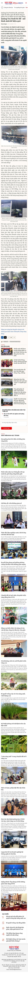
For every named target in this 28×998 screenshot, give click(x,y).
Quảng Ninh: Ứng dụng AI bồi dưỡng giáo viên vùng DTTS (13, 883)
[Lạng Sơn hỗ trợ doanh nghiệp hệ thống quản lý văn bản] (14, 869)
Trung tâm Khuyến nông (15, 341)
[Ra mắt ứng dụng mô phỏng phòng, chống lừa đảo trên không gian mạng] (14, 582)
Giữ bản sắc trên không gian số (11, 503)
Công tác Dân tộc (8, 7)
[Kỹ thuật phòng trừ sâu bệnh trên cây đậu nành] (14, 744)
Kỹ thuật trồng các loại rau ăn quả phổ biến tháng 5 (15, 940)
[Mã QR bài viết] (14, 337)
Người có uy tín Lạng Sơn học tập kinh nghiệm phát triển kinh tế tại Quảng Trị (20, 401)
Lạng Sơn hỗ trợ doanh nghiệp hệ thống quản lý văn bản (12, 853)
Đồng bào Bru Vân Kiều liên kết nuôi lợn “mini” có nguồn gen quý (20, 382)
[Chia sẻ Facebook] (2, 337)
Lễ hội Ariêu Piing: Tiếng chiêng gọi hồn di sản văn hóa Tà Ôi (20, 361)
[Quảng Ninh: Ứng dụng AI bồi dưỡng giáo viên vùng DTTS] (14, 902)
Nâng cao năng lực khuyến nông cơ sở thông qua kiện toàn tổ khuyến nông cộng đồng (13, 331)
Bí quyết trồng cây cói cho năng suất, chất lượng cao (13, 695)
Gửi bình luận (6, 428)
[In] (11, 337)
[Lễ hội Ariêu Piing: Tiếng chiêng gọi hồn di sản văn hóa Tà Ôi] (7, 363)
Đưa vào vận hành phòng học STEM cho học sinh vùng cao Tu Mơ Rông (12, 820)
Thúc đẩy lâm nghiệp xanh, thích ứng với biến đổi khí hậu (13, 533)
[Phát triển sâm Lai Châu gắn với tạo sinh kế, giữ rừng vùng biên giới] (14, 490)
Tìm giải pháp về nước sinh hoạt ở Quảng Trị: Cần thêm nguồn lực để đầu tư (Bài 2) (20, 392)
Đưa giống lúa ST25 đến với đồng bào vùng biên (13, 440)
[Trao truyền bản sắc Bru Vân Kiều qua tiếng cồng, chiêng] (7, 373)
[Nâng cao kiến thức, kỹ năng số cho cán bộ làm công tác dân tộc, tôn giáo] (14, 648)
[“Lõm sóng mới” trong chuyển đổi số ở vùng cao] (14, 775)
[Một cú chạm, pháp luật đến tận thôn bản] (14, 806)
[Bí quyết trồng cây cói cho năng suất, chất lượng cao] (14, 711)
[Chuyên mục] (2, 3)
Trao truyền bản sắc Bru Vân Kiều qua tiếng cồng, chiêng (20, 371)
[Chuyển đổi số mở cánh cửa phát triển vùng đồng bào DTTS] (14, 615)
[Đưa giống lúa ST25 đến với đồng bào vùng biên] (14, 459)
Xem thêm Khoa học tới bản (10, 435)
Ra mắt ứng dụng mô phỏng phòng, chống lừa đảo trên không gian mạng (13, 563)
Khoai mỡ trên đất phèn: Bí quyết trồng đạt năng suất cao (16, 917)
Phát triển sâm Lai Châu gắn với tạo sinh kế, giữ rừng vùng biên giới (12, 473)
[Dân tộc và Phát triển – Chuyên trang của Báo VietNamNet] (8, 3)
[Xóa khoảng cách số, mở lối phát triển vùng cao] (14, 681)
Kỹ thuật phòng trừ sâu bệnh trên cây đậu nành (13, 724)
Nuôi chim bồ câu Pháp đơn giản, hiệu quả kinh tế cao (15, 928)
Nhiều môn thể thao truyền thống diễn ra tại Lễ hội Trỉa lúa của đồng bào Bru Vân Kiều (20, 352)
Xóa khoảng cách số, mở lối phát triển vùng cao (13, 662)
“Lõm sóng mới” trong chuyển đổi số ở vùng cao (13, 757)
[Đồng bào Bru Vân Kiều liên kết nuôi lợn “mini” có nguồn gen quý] (7, 382)
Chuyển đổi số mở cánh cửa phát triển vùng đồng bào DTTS (13, 596)
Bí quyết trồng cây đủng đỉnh (15, 923)
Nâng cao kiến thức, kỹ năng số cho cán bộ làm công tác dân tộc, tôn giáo (13, 629)
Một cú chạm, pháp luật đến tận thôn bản (13, 789)
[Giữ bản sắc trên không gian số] (14, 520)
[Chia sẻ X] (5, 337)
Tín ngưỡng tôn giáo (19, 7)
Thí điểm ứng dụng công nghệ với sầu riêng (14, 934)
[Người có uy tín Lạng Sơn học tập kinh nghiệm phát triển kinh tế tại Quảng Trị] (7, 402)
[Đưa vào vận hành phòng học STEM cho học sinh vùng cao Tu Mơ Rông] (14, 839)
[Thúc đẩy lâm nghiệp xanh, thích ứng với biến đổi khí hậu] (14, 550)
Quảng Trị (6, 341)
